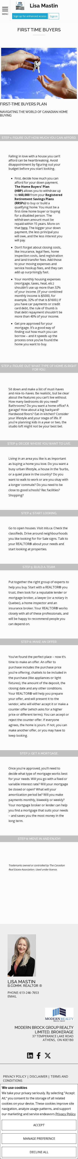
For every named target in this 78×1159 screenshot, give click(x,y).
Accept (39, 1125)
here (24, 228)
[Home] (20, 6)
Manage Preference (39, 1138)
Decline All (39, 1152)
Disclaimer (39, 1076)
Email (12, 996)
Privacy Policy (65, 1114)
